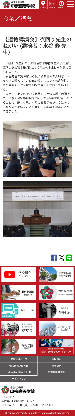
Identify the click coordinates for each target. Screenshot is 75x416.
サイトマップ (19, 378)
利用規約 (56, 359)
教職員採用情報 (56, 372)
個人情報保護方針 (18, 365)
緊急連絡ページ (19, 359)
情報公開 (56, 365)
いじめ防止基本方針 (17, 372)
